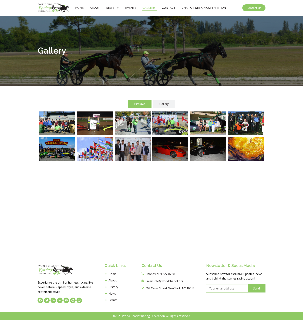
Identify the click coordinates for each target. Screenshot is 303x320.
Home (79, 7)
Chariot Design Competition (204, 7)
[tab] (140, 104)
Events (130, 7)
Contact (169, 7)
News (110, 7)
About (95, 7)
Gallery (149, 7)
